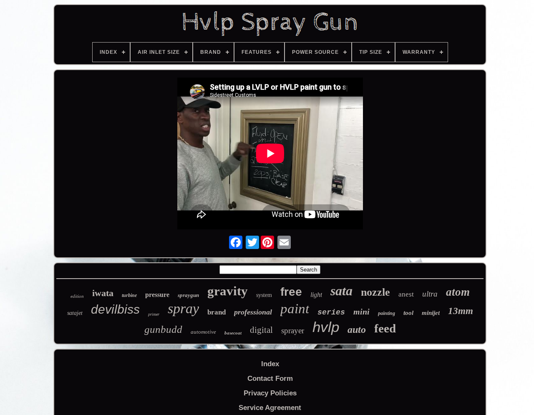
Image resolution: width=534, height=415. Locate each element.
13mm (460, 311)
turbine (129, 295)
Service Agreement (270, 408)
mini (361, 311)
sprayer (292, 330)
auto (357, 329)
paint (294, 308)
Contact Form (270, 378)
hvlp (325, 327)
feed (385, 328)
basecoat (233, 332)
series (331, 312)
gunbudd (163, 329)
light (316, 294)
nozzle (375, 292)
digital (261, 330)
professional (253, 312)
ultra (430, 293)
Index (270, 364)
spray (183, 308)
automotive (203, 332)
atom (458, 292)
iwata (102, 293)
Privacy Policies (270, 393)
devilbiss (115, 309)
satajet (75, 313)
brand (216, 312)
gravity (227, 291)
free (291, 291)
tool (408, 312)
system (264, 295)
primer (153, 314)
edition (77, 296)
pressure (157, 294)
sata (341, 290)
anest (406, 294)
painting (386, 313)
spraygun (188, 295)
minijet (431, 312)
